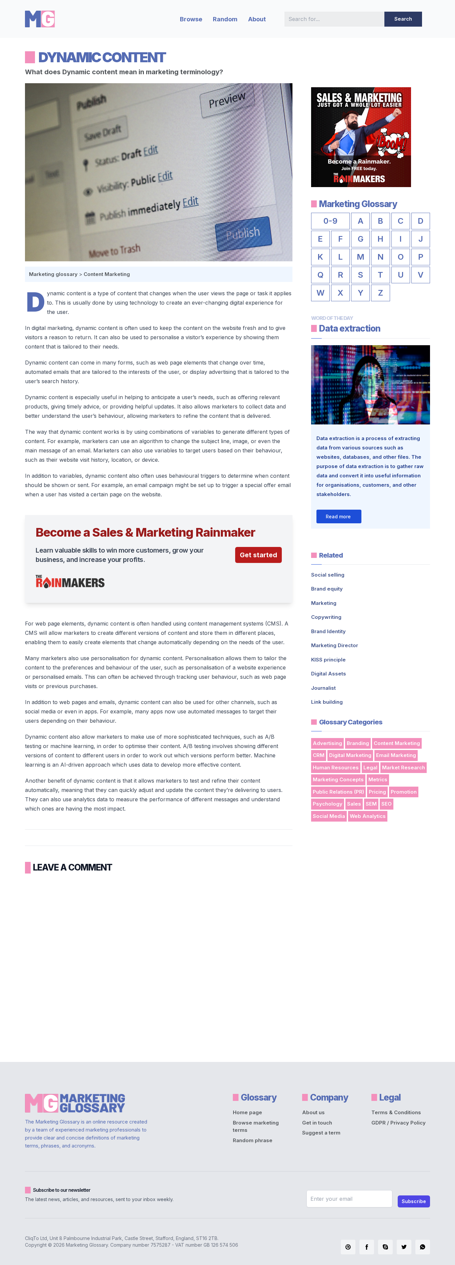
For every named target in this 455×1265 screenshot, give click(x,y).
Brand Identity (328, 631)
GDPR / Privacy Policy (398, 1123)
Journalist (323, 688)
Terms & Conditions (396, 1112)
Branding (358, 743)
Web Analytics (368, 816)
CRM (318, 755)
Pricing (377, 792)
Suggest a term (321, 1133)
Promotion (404, 792)
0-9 (330, 221)
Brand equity (327, 589)
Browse (191, 19)
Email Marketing (396, 755)
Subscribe (414, 1201)
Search (403, 19)
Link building (327, 702)
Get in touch (317, 1123)
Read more (338, 516)
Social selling (327, 575)
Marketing (323, 603)
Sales (354, 804)
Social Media (329, 816)
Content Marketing (107, 274)
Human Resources (336, 767)
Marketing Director (334, 645)
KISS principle (328, 659)
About (257, 19)
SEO (386, 804)
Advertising (327, 743)
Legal (370, 767)
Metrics (377, 779)
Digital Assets (328, 673)
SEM (371, 804)
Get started (258, 555)
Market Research (403, 767)
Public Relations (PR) (338, 792)
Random (225, 19)
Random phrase (252, 1140)
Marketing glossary (53, 274)
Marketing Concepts (338, 779)
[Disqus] (158, 965)
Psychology (327, 804)
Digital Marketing (350, 755)
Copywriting (326, 617)
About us (313, 1112)
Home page (247, 1112)
